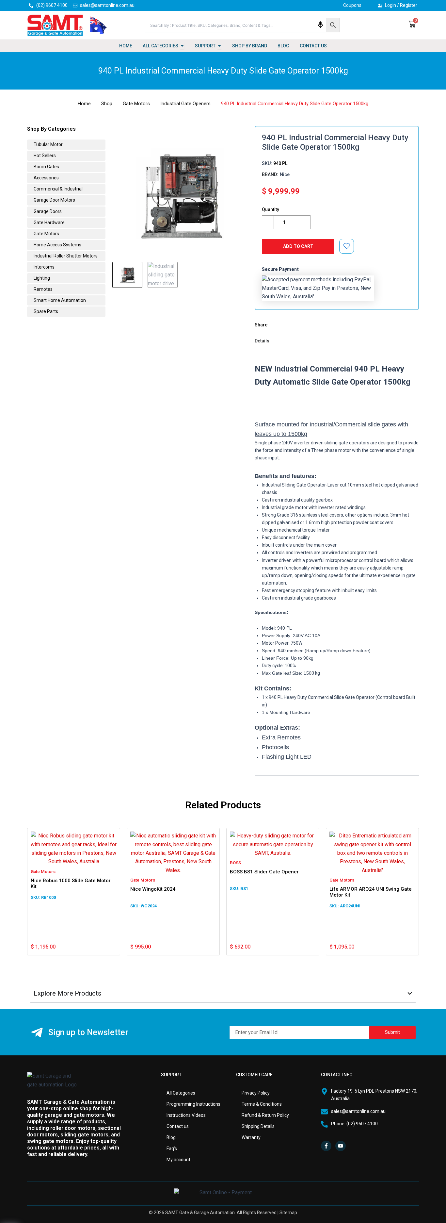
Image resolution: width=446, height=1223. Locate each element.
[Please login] (346, 246)
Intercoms (44, 267)
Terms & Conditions (262, 1104)
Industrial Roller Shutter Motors (65, 255)
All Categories (181, 1093)
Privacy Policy (256, 1093)
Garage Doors (47, 211)
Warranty (251, 1137)
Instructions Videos (186, 1115)
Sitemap (288, 1212)
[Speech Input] (320, 25)
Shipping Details (258, 1126)
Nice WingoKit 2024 (153, 889)
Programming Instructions (193, 1104)
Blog (171, 1137)
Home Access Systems (57, 244)
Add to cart (298, 246)
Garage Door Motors (54, 200)
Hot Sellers (44, 155)
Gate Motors (136, 104)
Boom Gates (46, 166)
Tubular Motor (48, 144)
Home (84, 104)
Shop (106, 104)
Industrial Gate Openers (185, 104)
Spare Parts (45, 311)
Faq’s (172, 1148)
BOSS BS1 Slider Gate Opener (264, 872)
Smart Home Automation (59, 300)
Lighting (41, 278)
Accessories (46, 177)
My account (178, 1159)
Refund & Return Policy (265, 1115)
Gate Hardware (49, 222)
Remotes (43, 289)
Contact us (178, 1126)
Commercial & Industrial (58, 188)
